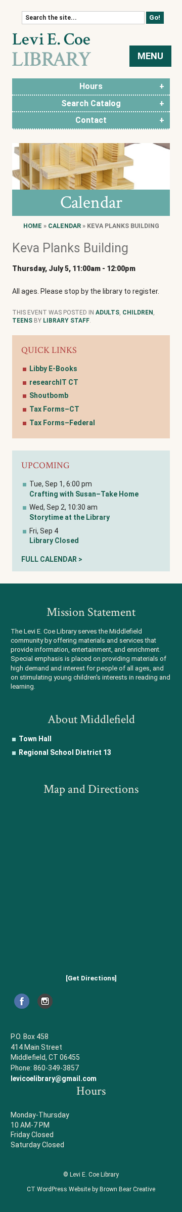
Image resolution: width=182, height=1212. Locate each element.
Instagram (44, 1001)
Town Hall (35, 739)
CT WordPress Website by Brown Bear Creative (91, 1189)
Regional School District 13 (65, 752)
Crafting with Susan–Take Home (84, 494)
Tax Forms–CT (54, 409)
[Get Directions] (91, 978)
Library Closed (54, 540)
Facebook (21, 1001)
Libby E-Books (53, 369)
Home (32, 226)
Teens (22, 320)
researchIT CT (53, 382)
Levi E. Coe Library (51, 49)
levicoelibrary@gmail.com (54, 1078)
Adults (107, 312)
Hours (91, 86)
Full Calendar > (51, 559)
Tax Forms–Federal (62, 423)
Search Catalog (91, 103)
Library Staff (66, 320)
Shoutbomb (48, 395)
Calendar (64, 226)
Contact (91, 120)
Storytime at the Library (69, 517)
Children (137, 312)
